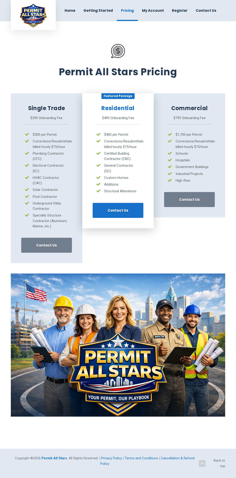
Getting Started (98, 10)
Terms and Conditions (142, 458)
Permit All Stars (54, 458)
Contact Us (206, 10)
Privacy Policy (112, 458)
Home (70, 10)
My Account (153, 10)
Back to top (219, 463)
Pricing (127, 10)
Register (180, 10)
